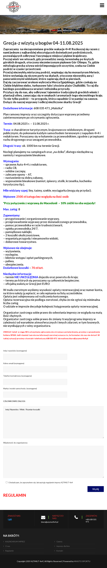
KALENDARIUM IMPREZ (15, 541)
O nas (7, 546)
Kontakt (59, 551)
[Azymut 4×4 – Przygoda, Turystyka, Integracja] (13, 14)
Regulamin (9, 551)
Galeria (59, 541)
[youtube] (9, 519)
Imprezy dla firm (63, 546)
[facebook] (8, 519)
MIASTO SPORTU (82, 561)
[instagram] (11, 519)
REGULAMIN (14, 495)
